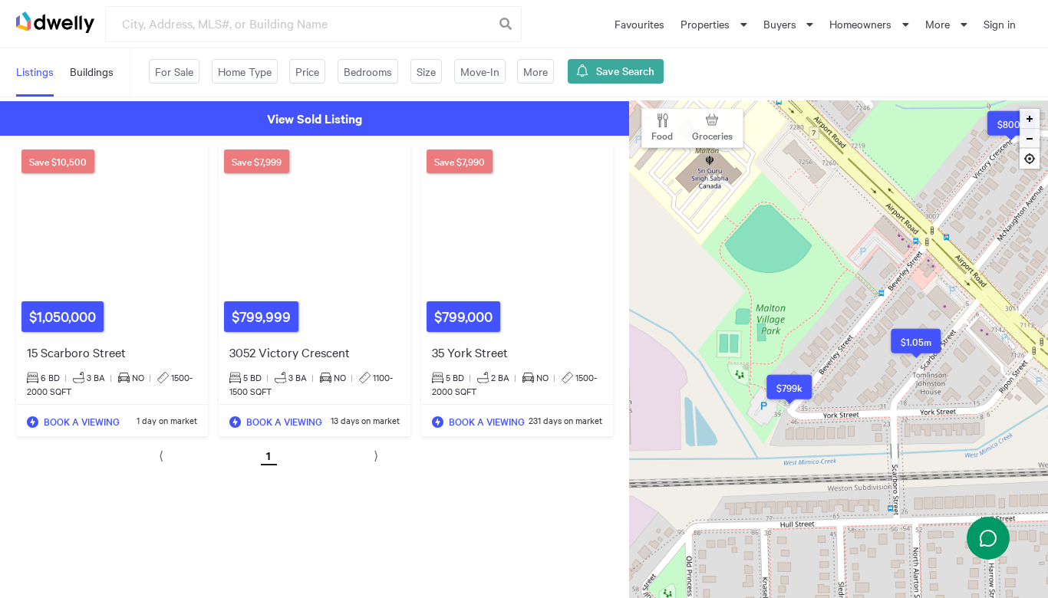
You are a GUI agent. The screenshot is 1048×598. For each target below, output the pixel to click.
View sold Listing (314, 118)
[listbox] (714, 23)
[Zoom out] (1030, 139)
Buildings (92, 71)
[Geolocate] (1029, 161)
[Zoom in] (1030, 119)
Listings (35, 71)
